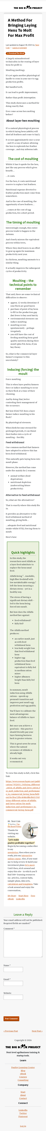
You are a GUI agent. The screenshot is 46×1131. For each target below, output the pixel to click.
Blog (23, 1070)
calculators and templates (20, 884)
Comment (9, 928)
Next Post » (37, 1031)
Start (23, 1091)
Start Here (23, 895)
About (23, 1095)
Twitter (23, 1113)
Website (7, 993)
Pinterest (23, 1116)
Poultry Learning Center (23, 1067)
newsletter (13, 852)
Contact (23, 1098)
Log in (23, 1126)
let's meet (30, 865)
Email (7, 979)
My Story (12, 895)
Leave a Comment (19, 48)
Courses (23, 1076)
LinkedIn (20, 898)
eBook (23, 1073)
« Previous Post (11, 1031)
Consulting (23, 1080)
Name (7, 965)
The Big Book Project (14, 825)
